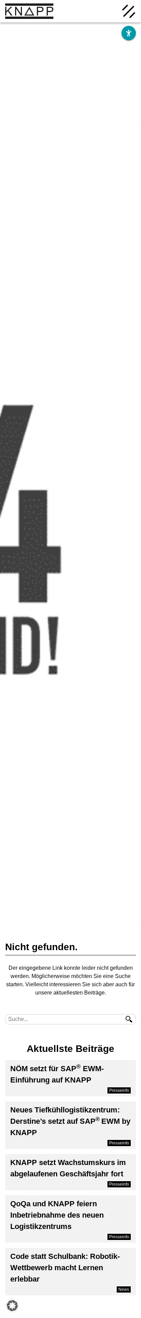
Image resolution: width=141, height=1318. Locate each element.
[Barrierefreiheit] (128, 33)
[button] (12, 1305)
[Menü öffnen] (128, 10)
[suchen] (129, 1019)
